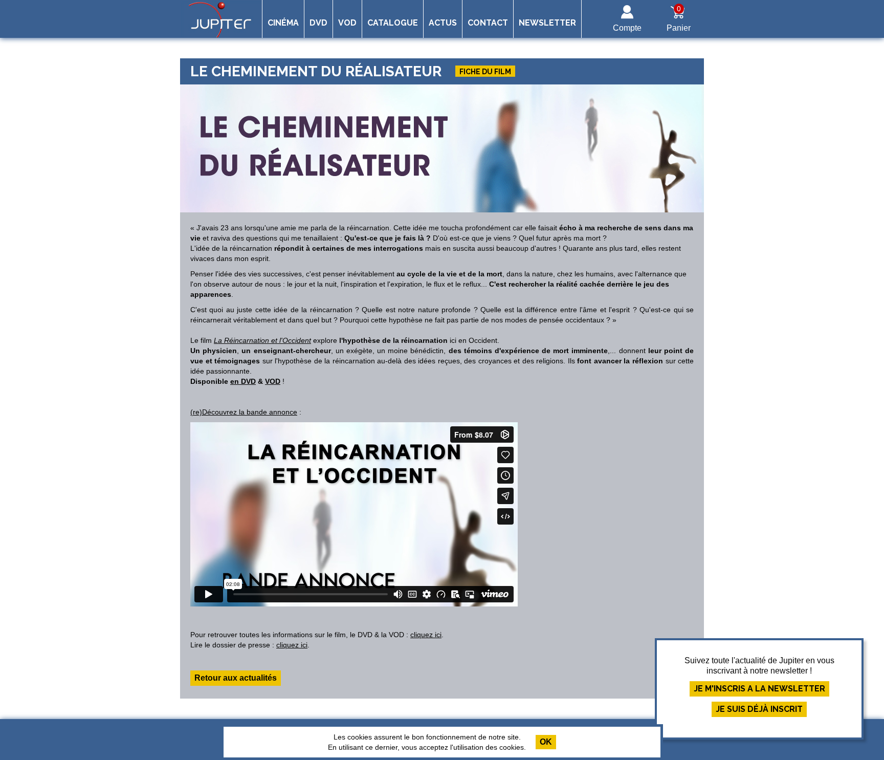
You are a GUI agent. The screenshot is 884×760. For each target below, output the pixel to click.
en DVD (243, 381)
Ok (546, 741)
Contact (488, 23)
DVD (318, 23)
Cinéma (283, 23)
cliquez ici (425, 635)
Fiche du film (485, 72)
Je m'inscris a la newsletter (759, 688)
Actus (443, 23)
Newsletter (547, 23)
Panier (679, 18)
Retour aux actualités (235, 678)
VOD (347, 23)
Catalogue (392, 23)
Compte (627, 28)
